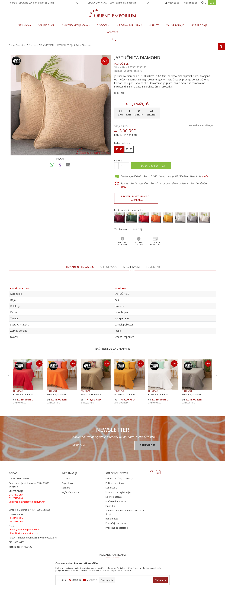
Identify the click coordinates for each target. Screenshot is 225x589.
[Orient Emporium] (112, 13)
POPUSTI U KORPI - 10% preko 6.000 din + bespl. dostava (126, 2)
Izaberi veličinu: (122, 143)
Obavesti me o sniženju (200, 125)
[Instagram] (158, 472)
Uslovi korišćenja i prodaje (119, 478)
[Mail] (68, 165)
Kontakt (66, 487)
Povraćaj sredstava (115, 523)
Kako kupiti (111, 487)
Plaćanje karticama (115, 501)
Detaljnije (119, 93)
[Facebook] (151, 472)
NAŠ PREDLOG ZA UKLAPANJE (112, 348)
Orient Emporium (17, 45)
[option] (126, 2)
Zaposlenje (68, 483)
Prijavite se (147, 445)
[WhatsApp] (52, 165)
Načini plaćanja (113, 496)
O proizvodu (108, 266)
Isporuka (110, 505)
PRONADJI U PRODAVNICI (79, 266)
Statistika (76, 580)
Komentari (153, 266)
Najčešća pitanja (70, 492)
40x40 (118, 149)
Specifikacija (131, 266)
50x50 (129, 149)
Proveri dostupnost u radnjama (136, 198)
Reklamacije (111, 518)
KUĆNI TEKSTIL (47, 45)
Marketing (92, 580)
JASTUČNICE (63, 45)
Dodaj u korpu (149, 165)
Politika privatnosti (115, 483)
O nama (66, 478)
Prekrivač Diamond (23, 394)
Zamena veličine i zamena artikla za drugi (124, 512)
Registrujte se (190, 2)
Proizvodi (33, 45)
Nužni (63, 580)
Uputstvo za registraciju (118, 492)
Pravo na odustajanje (116, 527)
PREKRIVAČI (18, 391)
